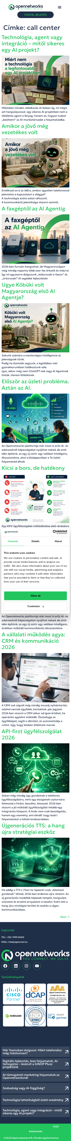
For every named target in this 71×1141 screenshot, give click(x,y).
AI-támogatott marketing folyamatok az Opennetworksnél (31, 1076)
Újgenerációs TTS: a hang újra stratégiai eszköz (33, 828)
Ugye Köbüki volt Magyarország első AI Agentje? (28, 291)
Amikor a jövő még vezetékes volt (25, 129)
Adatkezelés (35, 1131)
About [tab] (58, 541)
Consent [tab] (13, 541)
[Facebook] (5, 966)
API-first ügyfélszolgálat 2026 (32, 734)
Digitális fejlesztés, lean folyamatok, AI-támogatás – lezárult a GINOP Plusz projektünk (30, 1064)
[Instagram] (26, 966)
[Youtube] (37, 966)
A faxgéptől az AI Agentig (33, 208)
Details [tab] (36, 541)
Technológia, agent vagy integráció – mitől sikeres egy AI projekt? (33, 43)
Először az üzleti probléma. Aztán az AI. (35, 384)
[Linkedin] (16, 966)
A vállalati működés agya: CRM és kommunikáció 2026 (33, 640)
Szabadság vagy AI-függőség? (24, 1088)
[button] (59, 7)
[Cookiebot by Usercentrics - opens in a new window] (52, 532)
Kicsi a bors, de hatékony (33, 468)
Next (64, 916)
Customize (33, 606)
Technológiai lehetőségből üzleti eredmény (33, 1100)
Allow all (35, 595)
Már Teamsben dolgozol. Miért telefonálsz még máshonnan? (32, 1051)
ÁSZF (56, 1126)
